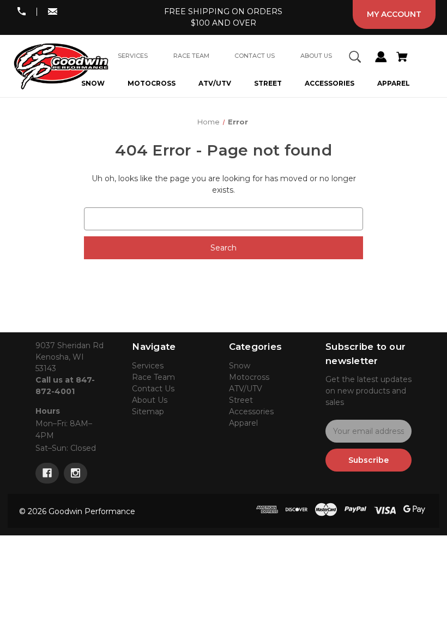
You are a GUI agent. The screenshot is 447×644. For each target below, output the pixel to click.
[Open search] (355, 58)
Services (148, 366)
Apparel (393, 83)
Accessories (329, 83)
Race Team (153, 377)
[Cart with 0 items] (402, 58)
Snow (239, 366)
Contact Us (153, 388)
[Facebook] (47, 473)
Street (268, 83)
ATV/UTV (214, 83)
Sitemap (148, 411)
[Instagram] (75, 473)
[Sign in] (380, 58)
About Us (149, 400)
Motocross (152, 83)
